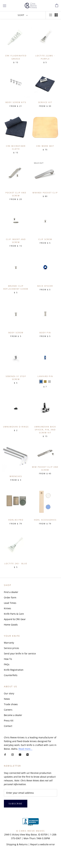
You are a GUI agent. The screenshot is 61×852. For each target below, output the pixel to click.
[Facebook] (5, 754)
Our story (9, 693)
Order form (10, 597)
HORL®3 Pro (15, 520)
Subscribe (16, 803)
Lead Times (10, 602)
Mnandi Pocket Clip (45, 192)
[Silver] (49, 381)
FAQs (6, 664)
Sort (22, 15)
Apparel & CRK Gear (15, 619)
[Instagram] (12, 754)
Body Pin (45, 332)
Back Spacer (45, 286)
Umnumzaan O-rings (16, 426)
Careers (8, 709)
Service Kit (45, 102)
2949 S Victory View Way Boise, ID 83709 (25, 834)
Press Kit (8, 720)
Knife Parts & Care (14, 613)
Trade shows (11, 704)
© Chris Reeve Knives (30, 830)
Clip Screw (45, 239)
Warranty (9, 642)
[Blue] (41, 381)
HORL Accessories (45, 520)
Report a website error (42, 844)
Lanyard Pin (45, 376)
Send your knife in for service (20, 653)
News (7, 698)
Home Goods (11, 624)
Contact (8, 725)
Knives (7, 608)
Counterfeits (10, 675)
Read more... (25, 748)
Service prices (11, 648)
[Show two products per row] (56, 14)
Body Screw (15, 332)
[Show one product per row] (50, 14)
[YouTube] (20, 754)
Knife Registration (13, 669)
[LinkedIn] (27, 754)
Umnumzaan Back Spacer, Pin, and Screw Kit (45, 429)
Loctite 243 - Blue (15, 563)
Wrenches (16, 476)
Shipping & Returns (17, 844)
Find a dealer (11, 592)
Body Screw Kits (16, 102)
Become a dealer (13, 715)
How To (8, 658)
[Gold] (45, 381)
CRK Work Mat (45, 146)
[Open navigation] (4, 5)
